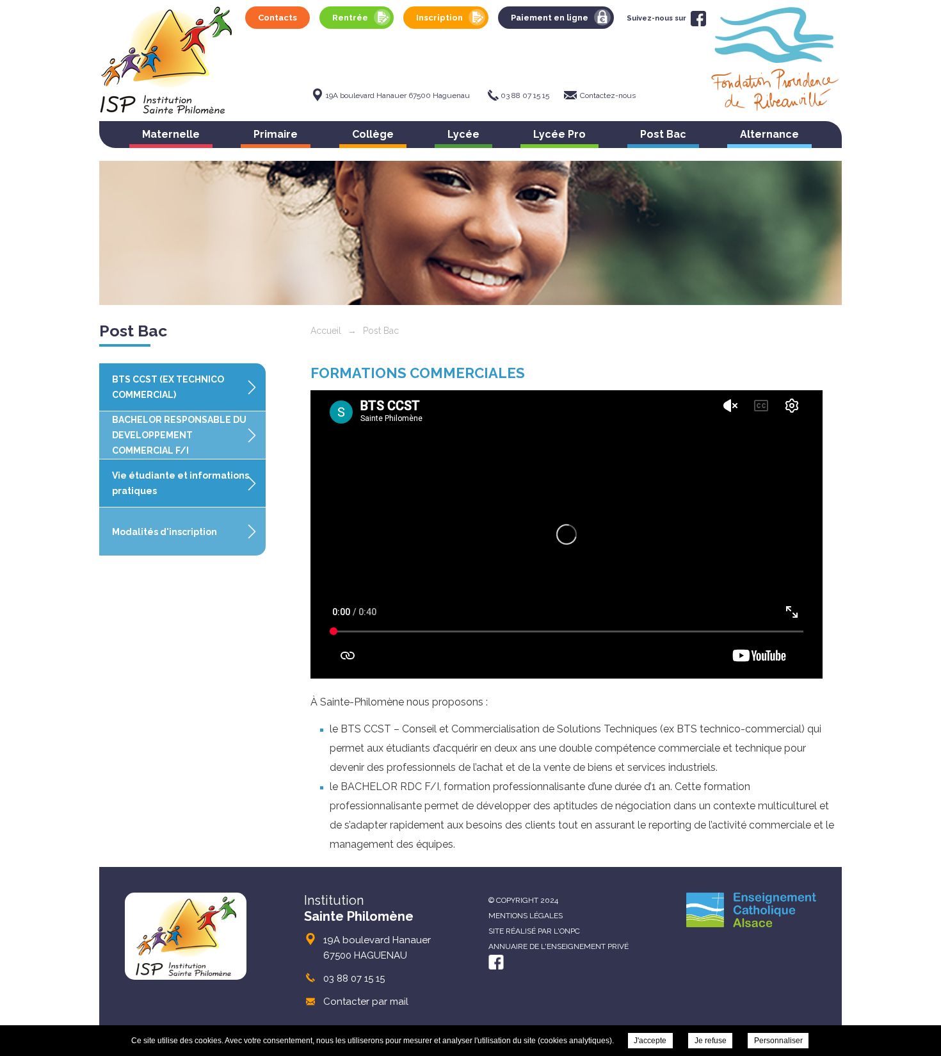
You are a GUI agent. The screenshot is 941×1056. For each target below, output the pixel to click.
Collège (373, 134)
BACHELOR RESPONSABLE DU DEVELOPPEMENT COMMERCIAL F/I (179, 435)
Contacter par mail (365, 1001)
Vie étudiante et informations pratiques (180, 483)
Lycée (463, 134)
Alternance (769, 134)
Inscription (439, 17)
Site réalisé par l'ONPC (534, 931)
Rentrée (350, 17)
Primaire (275, 134)
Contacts (277, 17)
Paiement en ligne (549, 17)
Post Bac (663, 134)
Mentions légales (525, 915)
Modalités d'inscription (164, 532)
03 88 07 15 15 (525, 95)
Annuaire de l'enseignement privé (558, 946)
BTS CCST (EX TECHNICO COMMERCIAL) (168, 387)
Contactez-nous (608, 95)
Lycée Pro (559, 134)
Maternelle (171, 134)
